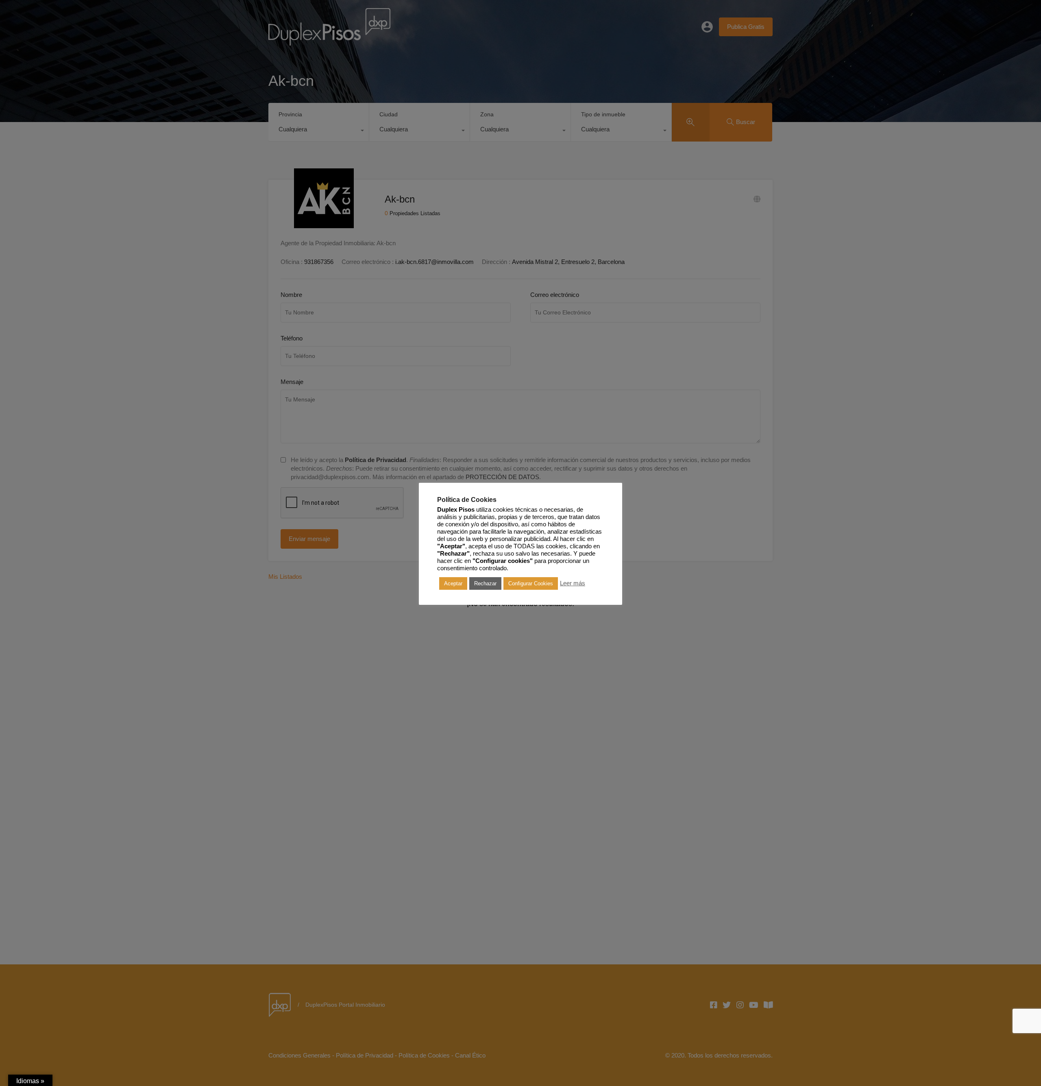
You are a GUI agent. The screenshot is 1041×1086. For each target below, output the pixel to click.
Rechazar (485, 583)
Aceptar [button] (453, 583)
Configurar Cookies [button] (530, 583)
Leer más (572, 583)
